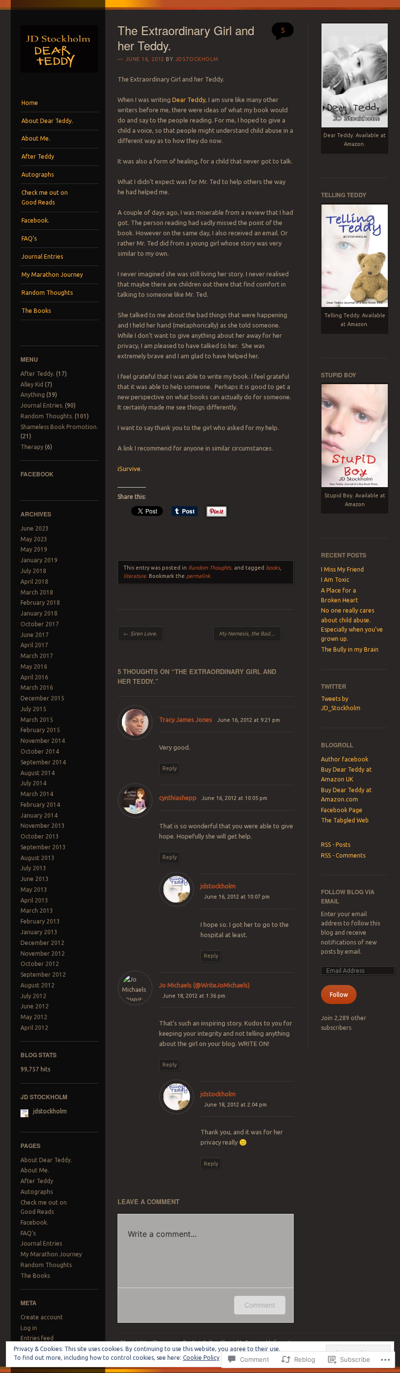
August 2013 (37, 858)
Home (29, 103)
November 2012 (42, 953)
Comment (259, 1305)
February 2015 (40, 730)
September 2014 (43, 762)
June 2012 (34, 1006)
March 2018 (36, 592)
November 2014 (42, 741)
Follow (339, 994)
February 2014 (40, 804)
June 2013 (34, 879)
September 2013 (43, 847)
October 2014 (39, 751)
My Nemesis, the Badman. (250, 633)
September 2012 (43, 974)
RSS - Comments (343, 855)
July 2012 (33, 996)
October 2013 (39, 836)
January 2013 (39, 932)
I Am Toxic (335, 579)
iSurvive (129, 468)
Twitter (333, 686)
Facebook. (35, 220)
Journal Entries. (41, 405)
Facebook (37, 474)
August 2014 (37, 773)
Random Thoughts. (46, 416)
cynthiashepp (178, 797)
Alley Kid (31, 384)
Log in (28, 1328)
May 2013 (33, 889)
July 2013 (33, 868)
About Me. (35, 138)
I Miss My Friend (342, 569)
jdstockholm (197, 59)
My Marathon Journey (52, 274)
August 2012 (37, 985)
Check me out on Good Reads (44, 197)
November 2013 (42, 825)
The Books (36, 310)
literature (134, 576)
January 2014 (39, 815)
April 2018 (34, 581)
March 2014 (36, 794)
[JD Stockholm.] (59, 75)
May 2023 (33, 539)
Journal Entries (42, 256)
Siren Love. (140, 633)
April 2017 (34, 645)
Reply (169, 768)
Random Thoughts (47, 292)
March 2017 (36, 656)
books (273, 568)
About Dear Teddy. (47, 121)
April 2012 (34, 1028)
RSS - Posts (335, 844)
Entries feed (37, 1338)
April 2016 (34, 677)
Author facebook (344, 759)
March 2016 (36, 687)
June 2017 (34, 635)
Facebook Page (341, 810)
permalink (198, 576)
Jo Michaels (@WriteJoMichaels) (204, 985)
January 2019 (39, 560)
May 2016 (33, 666)
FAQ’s (29, 238)
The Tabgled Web (345, 820)
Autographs (37, 174)
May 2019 (33, 549)
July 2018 (33, 571)
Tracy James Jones (185, 719)
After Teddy (37, 156)
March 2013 (36, 910)
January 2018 (39, 613)
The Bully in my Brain (350, 649)
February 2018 (40, 602)
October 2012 (39, 964)
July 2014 (33, 783)
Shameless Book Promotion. (59, 427)
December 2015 (42, 698)
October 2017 (39, 624)
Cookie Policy (201, 1357)
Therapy (31, 447)
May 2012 (33, 1017)
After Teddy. (37, 373)
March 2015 (36, 720)
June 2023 (34, 528)
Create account (41, 1317)
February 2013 (40, 921)
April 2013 (34, 900)
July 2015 (33, 709)
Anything (32, 394)
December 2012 (42, 943)
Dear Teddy (188, 99)
